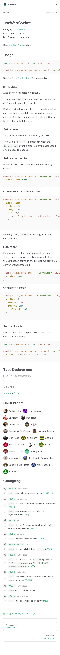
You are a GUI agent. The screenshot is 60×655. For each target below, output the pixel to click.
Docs (16, 393)
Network (22, 29)
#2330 (34, 528)
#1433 (28, 580)
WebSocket (19, 45)
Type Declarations (21, 78)
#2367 (25, 514)
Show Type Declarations (18, 375)
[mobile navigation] (55, 4)
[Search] (50, 4)
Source (7, 393)
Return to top (51, 12)
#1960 (49, 549)
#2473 (49, 493)
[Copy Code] (56, 63)
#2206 (12, 507)
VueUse (12, 4)
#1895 (31, 566)
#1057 (47, 601)
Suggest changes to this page (21, 613)
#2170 (43, 539)
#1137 (40, 590)
